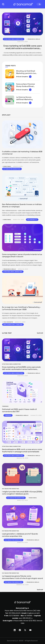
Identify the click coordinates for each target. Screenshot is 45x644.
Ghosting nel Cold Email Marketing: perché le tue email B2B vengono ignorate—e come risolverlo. (27, 74)
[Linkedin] (15, 630)
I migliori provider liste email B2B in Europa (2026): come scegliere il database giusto (22, 493)
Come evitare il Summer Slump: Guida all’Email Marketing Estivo (25, 86)
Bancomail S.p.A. (12, 641)
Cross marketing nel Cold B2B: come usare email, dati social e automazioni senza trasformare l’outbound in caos (22, 48)
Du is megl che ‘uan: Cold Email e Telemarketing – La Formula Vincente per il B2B (21, 308)
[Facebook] (20, 630)
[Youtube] (30, 630)
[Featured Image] (22, 24)
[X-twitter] (25, 630)
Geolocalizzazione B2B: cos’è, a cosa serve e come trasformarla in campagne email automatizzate (22, 450)
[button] (39, 635)
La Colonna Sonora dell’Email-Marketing (24, 98)
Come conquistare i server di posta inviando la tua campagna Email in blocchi (22, 255)
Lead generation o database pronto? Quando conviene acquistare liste (20, 535)
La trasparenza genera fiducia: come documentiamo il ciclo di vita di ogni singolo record (22, 577)
